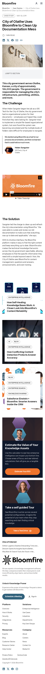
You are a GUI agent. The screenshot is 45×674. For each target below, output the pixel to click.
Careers (25, 638)
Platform (6, 604)
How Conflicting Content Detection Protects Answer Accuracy (21, 355)
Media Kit (26, 649)
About (24, 634)
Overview (5, 609)
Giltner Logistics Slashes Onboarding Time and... (20, 546)
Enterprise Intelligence (30, 609)
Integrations (6, 620)
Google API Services (9, 659)
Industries (26, 616)
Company (26, 630)
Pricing (5, 624)
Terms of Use (22, 655)
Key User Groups (28, 624)
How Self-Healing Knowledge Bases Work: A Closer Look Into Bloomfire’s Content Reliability (22, 307)
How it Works (7, 613)
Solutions (26, 604)
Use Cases (26, 613)
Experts (5, 634)
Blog (4, 638)
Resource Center (8, 645)
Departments (27, 620)
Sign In (33, 597)
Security (5, 616)
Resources (7, 630)
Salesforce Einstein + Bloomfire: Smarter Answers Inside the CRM (22, 401)
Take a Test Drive (20, 531)
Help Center (6, 649)
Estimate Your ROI (22, 471)
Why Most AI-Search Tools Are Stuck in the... (18, 552)
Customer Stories (8, 642)
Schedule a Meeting (13, 596)
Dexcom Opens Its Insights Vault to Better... (18, 549)
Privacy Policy (7, 655)
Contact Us (26, 645)
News (24, 642)
